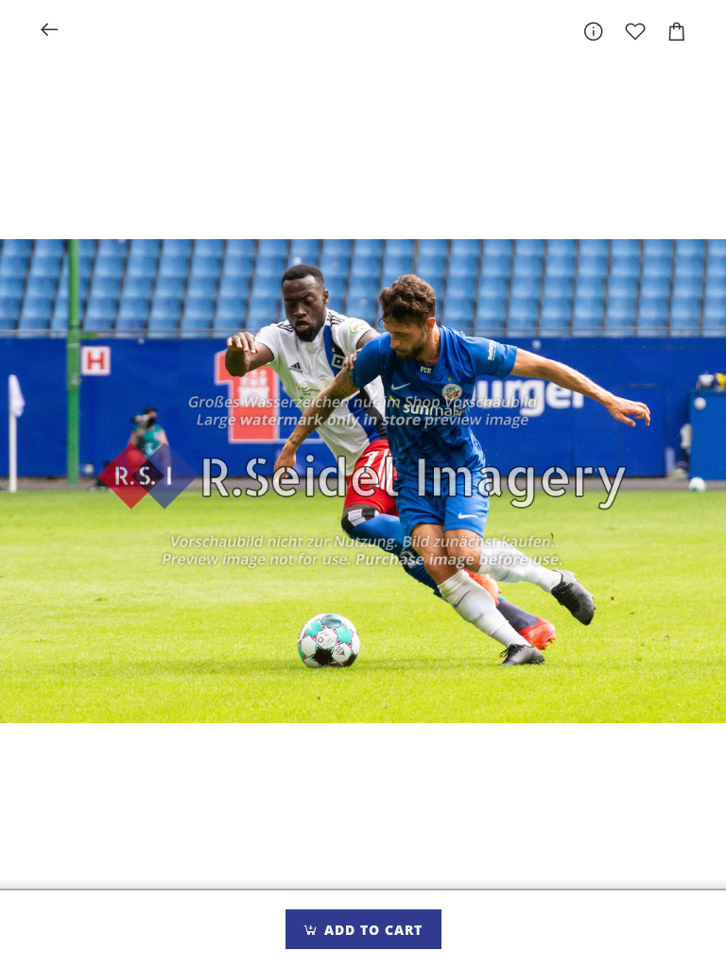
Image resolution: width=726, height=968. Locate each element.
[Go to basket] (677, 31)
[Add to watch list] (635, 31)
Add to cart (371, 930)
